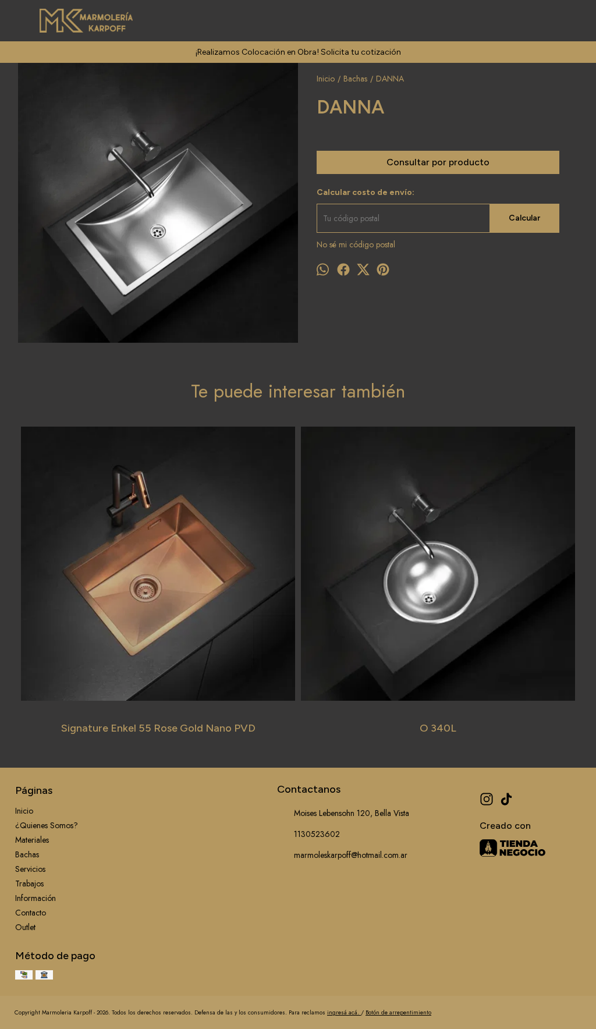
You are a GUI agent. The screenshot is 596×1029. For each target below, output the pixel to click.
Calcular (524, 218)
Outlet (25, 927)
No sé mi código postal (356, 244)
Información (35, 898)
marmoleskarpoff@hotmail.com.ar (350, 855)
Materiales (32, 840)
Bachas (27, 854)
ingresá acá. (344, 1012)
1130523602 (317, 834)
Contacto (30, 912)
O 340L (438, 728)
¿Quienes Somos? (46, 825)
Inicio (24, 811)
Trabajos (29, 883)
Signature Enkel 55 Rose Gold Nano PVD (158, 728)
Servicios (30, 869)
